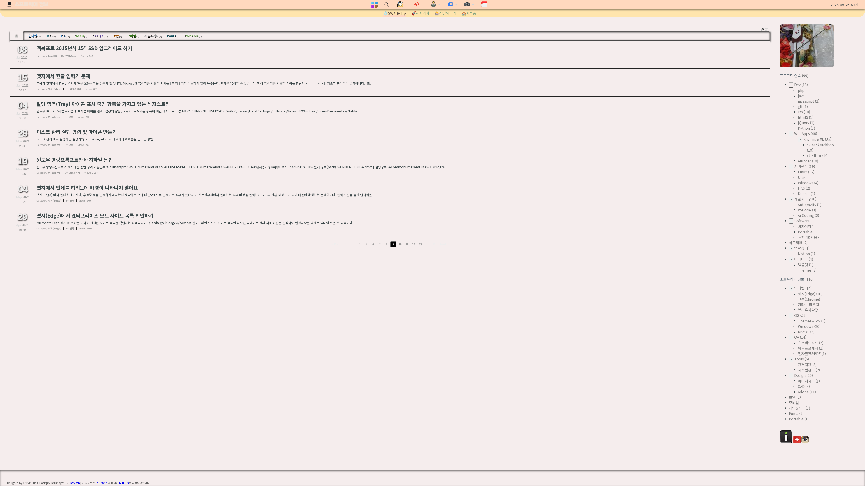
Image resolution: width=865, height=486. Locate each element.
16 (433, 244)
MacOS (803, 331)
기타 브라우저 (808, 304)
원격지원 (804, 364)
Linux (802, 172)
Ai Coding (806, 215)
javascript (806, 101)
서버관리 (801, 166)
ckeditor (814, 155)
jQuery (803, 122)
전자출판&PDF (809, 353)
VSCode (804, 210)
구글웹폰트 (102, 483)
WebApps (802, 133)
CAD (801, 386)
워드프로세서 (808, 348)
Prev (336, 244)
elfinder (804, 161)
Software (802, 220)
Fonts (173, 36)
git (800, 106)
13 (420, 244)
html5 (803, 117)
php (801, 90)
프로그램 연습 (791, 75)
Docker (804, 193)
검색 (767, 29)
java (801, 95)
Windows (805, 182)
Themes (804, 270)
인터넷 (34, 36)
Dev (797, 84)
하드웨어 (795, 242)
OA (65, 36)
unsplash (74, 483)
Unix (802, 177)
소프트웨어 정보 (32, 4)
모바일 (133, 36)
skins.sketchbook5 (822, 144)
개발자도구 (802, 199)
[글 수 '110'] (17, 36)
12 (413, 244)
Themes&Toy (809, 321)
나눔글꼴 (124, 483)
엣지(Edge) (806, 293)
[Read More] (390, 54)
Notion (804, 253)
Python (804, 128)
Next (443, 244)
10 (400, 244)
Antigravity (807, 204)
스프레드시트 (808, 342)
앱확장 (799, 248)
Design (100, 36)
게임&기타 (153, 36)
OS (51, 36)
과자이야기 (806, 226)
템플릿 (803, 264)
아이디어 (801, 259)
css (800, 112)
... (352, 244)
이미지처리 (806, 381)
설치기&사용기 (809, 237)
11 (407, 244)
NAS (801, 188)
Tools (81, 36)
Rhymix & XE (813, 139)
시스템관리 (806, 370)
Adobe (803, 391)
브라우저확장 (808, 310)
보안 (117, 36)
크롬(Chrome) (809, 299)
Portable (193, 36)
